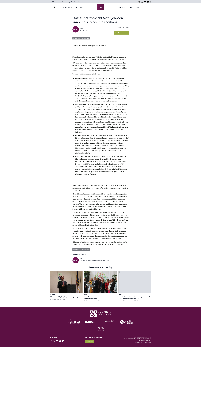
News (65, 7)
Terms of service (138, 342)
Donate (130, 7)
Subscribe (89, 341)
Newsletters (121, 7)
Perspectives (72, 7)
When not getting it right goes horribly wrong (64, 297)
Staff (81, 28)
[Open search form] (54, 7)
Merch (137, 7)
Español (81, 7)
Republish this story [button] (121, 33)
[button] (123, 27)
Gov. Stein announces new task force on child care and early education (99, 297)
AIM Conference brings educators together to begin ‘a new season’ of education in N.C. (134, 297)
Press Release (76, 38)
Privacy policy (148, 342)
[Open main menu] (51, 7)
